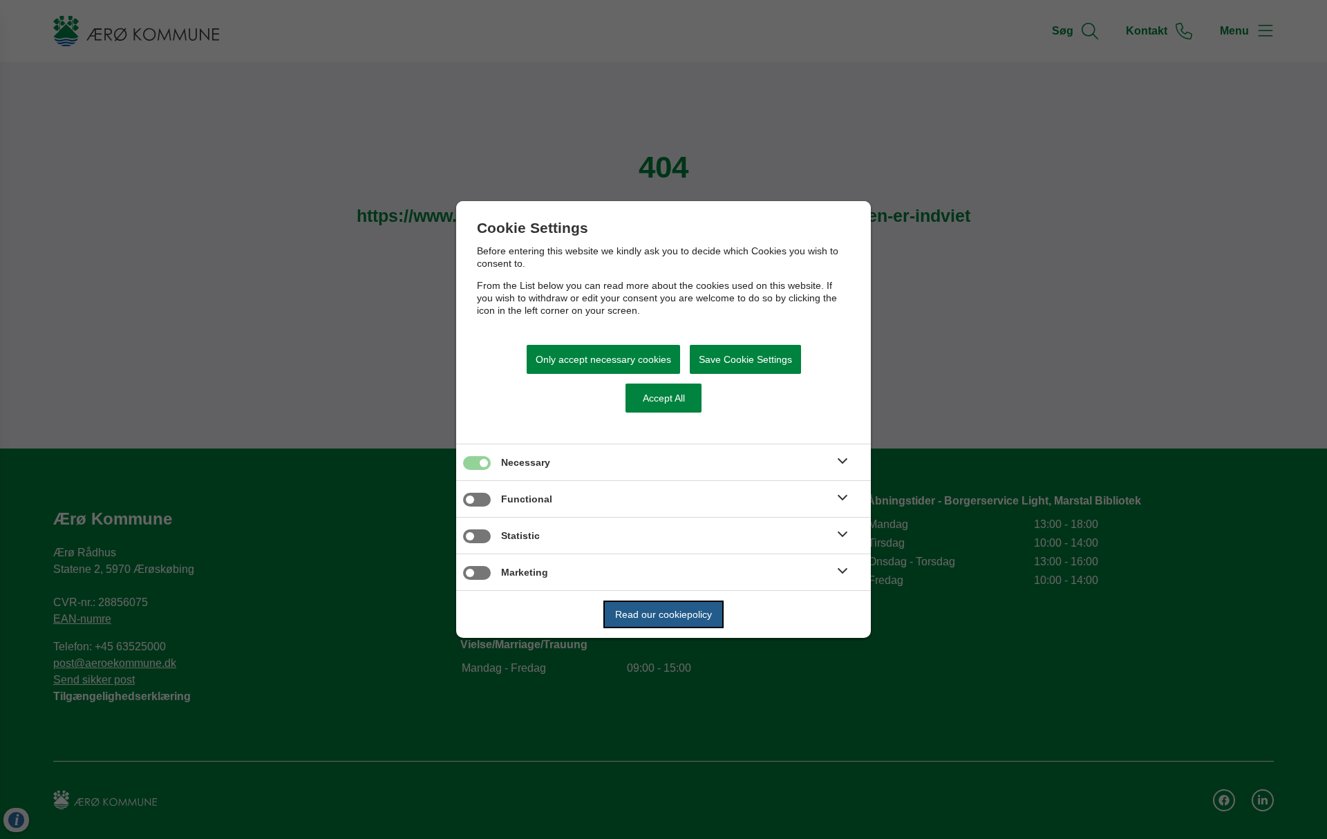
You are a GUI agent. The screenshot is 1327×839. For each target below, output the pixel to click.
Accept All (664, 398)
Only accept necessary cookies (603, 359)
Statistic (520, 535)
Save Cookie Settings (745, 359)
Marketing (524, 572)
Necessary (525, 462)
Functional (526, 499)
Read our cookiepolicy (663, 614)
